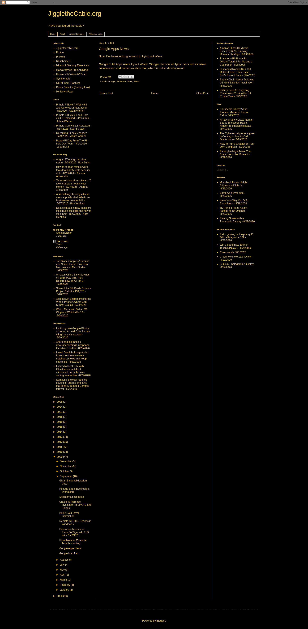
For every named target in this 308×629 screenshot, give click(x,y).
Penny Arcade (64, 229)
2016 (60, 421)
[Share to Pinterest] (132, 77)
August (64, 559)
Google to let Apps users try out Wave (123, 64)
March (64, 579)
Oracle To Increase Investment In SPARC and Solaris (75, 504)
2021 (60, 412)
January (65, 589)
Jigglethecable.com (67, 48)
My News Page (64, 91)
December (66, 461)
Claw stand (226, 252)
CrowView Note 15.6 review (236, 256)
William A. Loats (96, 34)
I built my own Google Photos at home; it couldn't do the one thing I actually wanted (73, 331)
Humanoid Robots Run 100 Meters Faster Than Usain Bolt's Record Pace (235, 72)
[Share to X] (126, 77)
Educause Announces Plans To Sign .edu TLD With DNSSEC (74, 532)
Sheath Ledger (64, 232)
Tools (129, 81)
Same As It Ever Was (232, 193)
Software (121, 81)
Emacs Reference (77, 34)
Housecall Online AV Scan (71, 74)
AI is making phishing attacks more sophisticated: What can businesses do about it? (73, 197)
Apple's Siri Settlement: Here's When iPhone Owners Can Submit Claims (73, 301)
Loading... (222, 169)
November (66, 466)
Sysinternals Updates (71, 496)
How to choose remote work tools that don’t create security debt (73, 170)
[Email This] (120, 77)
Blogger (160, 620)
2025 (60, 401)
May (62, 569)
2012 (60, 442)
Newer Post (106, 93)
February (65, 584)
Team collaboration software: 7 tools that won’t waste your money (73, 183)
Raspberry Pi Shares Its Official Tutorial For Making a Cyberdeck (236, 61)
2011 (60, 447)
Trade (59, 244)
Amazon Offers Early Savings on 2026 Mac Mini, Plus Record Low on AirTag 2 (73, 277)
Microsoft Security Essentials (72, 65)
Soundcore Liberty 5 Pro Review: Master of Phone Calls (234, 112)
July (62, 564)
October (64, 471)
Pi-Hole (60, 56)
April (63, 574)
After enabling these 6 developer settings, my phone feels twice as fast (73, 345)
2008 (60, 596)
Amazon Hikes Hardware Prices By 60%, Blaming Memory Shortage (234, 51)
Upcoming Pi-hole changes (71, 133)
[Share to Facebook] (129, 77)
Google (112, 81)
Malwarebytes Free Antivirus (72, 70)
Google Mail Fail (68, 553)
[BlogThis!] (123, 77)
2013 (60, 437)
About (62, 34)
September (66, 476)
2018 (60, 416)
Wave (136, 81)
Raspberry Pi (63, 61)
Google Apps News (70, 548)
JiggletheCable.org (74, 13)
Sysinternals (63, 78)
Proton (60, 52)
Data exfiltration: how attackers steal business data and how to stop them (73, 210)
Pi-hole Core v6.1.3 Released (73, 125)
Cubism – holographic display (237, 264)
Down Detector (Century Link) (73, 87)
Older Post (202, 93)
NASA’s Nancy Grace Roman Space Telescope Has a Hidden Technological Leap (236, 122)
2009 (60, 456)
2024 (60, 406)
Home (53, 34)
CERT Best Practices (68, 83)
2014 (60, 431)
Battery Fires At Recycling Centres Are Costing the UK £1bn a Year (235, 93)
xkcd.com (62, 241)
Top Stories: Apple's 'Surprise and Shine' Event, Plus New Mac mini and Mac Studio (72, 264)
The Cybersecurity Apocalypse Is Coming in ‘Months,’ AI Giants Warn (237, 136)
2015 (60, 426)
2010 (60, 451)
